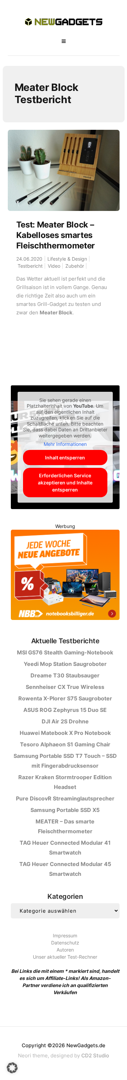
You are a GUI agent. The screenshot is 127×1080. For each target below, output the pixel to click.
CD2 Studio (95, 1055)
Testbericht (30, 266)
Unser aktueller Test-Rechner (65, 957)
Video (54, 266)
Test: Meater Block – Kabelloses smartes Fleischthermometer (55, 235)
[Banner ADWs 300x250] (65, 576)
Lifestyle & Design (67, 259)
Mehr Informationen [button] (65, 444)
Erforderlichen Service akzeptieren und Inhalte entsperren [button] (65, 483)
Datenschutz (65, 942)
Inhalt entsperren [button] (65, 457)
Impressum (65, 935)
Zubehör (74, 266)
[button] (12, 1068)
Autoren (65, 950)
